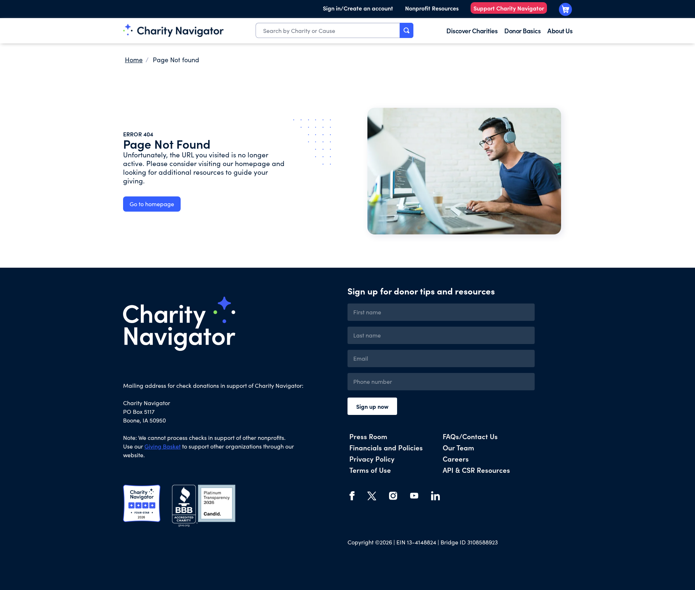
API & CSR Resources (476, 470)
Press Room (368, 436)
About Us (559, 30)
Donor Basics (522, 30)
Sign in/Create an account (358, 8)
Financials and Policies (386, 447)
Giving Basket (162, 446)
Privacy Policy (372, 458)
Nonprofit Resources (432, 8)
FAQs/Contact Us (470, 436)
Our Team (458, 447)
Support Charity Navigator (508, 8)
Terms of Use (370, 470)
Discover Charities (471, 30)
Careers (456, 458)
